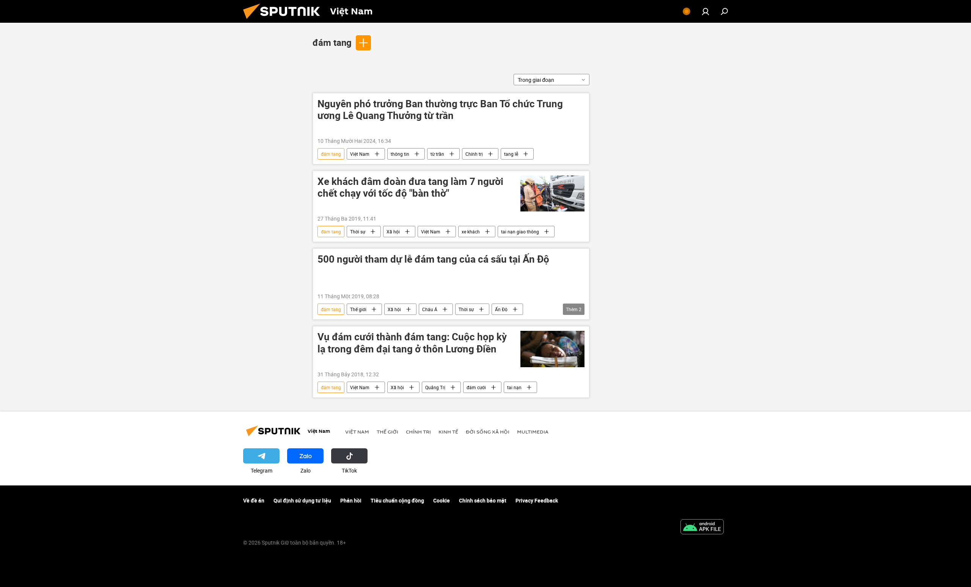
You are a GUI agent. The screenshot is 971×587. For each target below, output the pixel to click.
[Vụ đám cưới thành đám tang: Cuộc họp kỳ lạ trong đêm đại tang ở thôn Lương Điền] (552, 349)
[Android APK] (702, 527)
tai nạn (514, 387)
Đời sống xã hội (487, 431)
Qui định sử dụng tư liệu (302, 500)
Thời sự (357, 232)
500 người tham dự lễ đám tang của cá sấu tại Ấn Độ (433, 259)
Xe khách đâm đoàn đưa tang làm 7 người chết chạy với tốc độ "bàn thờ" (410, 187)
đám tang (332, 42)
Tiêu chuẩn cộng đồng (397, 500)
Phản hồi (350, 500)
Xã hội (393, 232)
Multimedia (532, 431)
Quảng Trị (435, 387)
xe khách (471, 232)
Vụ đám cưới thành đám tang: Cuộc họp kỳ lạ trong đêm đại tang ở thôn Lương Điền (412, 343)
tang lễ (511, 154)
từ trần (437, 154)
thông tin (400, 154)
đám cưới (476, 387)
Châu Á (429, 309)
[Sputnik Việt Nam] (284, 20)
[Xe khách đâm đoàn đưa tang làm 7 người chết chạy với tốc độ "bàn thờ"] (552, 193)
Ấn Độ (501, 309)
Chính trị (474, 154)
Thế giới (358, 309)
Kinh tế (448, 431)
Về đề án (253, 500)
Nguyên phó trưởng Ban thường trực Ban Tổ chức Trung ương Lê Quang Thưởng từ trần (440, 110)
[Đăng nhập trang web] (705, 11)
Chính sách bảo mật (482, 500)
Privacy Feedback (536, 500)
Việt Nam (359, 154)
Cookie (441, 500)
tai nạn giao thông (520, 232)
